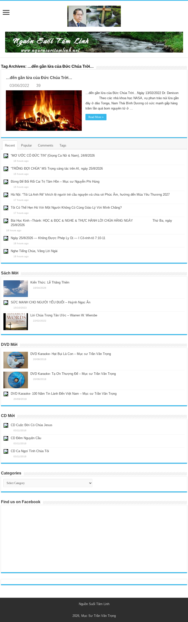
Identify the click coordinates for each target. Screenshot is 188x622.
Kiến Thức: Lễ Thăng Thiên (49, 282)
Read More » (96, 117)
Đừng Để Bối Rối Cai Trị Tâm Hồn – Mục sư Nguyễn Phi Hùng (55, 181)
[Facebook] (96, 610)
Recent (10, 145)
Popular (26, 145)
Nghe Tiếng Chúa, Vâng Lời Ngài (34, 251)
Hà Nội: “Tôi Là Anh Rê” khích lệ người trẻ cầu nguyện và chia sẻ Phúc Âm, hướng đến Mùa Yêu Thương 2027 (90, 194)
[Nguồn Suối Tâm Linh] (94, 15)
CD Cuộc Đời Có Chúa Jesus (31, 425)
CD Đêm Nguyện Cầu (26, 438)
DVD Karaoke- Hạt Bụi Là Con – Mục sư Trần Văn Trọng (70, 354)
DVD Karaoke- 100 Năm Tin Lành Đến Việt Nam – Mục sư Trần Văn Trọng (64, 393)
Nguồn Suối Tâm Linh (94, 604)
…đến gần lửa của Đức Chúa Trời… (39, 78)
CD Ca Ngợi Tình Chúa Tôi (30, 451)
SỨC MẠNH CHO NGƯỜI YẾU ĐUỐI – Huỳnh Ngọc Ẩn (50, 302)
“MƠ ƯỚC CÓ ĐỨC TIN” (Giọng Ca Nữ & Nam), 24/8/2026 (53, 155)
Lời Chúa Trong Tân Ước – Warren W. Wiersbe (63, 315)
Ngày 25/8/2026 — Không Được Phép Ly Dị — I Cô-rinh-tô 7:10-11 (58, 238)
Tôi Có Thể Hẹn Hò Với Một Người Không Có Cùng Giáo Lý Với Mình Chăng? (66, 207)
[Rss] (92, 610)
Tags (62, 145)
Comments (45, 145)
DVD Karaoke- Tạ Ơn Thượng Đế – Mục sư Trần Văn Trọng (73, 374)
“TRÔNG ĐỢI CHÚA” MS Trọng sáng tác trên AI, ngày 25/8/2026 (57, 168)
